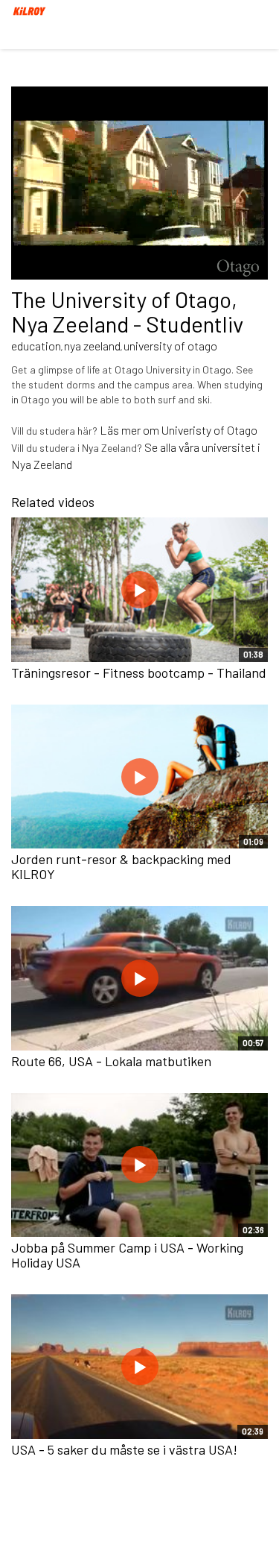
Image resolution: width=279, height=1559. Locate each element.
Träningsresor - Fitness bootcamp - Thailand (138, 672)
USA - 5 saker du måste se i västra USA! (124, 1449)
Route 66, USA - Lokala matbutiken (111, 1061)
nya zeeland (92, 345)
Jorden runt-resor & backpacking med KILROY (121, 866)
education (36, 345)
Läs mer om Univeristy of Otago (178, 430)
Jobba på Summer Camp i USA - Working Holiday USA (127, 1254)
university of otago (170, 345)
